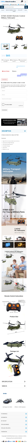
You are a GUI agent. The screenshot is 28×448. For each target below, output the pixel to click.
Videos (4, 386)
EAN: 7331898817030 (7, 19)
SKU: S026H (16, 19)
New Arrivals (6, 4)
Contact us (21, 4)
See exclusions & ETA (20, 66)
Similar (5, 393)
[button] (23, 26)
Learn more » (24, 75)
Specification (7, 381)
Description (6, 131)
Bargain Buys (14, 4)
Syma (14, 71)
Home (2, 10)
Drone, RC (20, 10)
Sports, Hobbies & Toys (11, 10)
